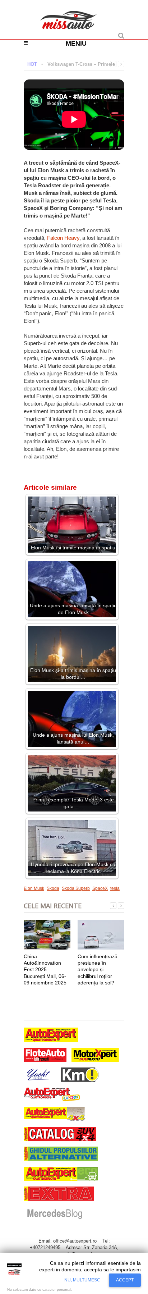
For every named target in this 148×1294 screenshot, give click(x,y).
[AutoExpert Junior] (52, 1095)
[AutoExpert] (51, 1036)
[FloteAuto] (45, 1056)
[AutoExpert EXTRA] (59, 1194)
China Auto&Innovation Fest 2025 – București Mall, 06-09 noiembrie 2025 (45, 970)
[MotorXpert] (95, 1056)
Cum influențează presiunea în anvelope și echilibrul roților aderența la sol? (97, 970)
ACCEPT (125, 1279)
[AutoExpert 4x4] (55, 1115)
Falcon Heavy (63, 238)
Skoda (53, 888)
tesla (115, 888)
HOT (32, 64)
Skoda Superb (76, 888)
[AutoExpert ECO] (61, 1175)
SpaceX (100, 888)
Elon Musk (34, 888)
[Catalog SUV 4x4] (60, 1135)
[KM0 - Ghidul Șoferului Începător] (80, 1075)
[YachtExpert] (39, 1075)
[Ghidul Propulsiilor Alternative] (61, 1155)
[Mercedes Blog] (54, 1214)
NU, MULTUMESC (82, 1279)
